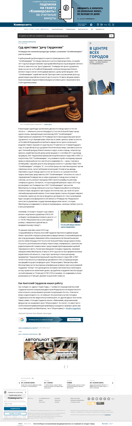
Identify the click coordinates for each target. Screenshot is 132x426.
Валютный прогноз (83, 29)
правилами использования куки (57, 36)
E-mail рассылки (75, 402)
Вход (105, 24)
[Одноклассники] (100, 398)
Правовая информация (77, 400)
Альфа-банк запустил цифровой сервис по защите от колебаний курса (31, 385)
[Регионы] (98, 24)
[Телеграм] (89, 398)
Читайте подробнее (73, 308)
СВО (92, 29)
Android (57, 402)
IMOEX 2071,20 (44, 29)
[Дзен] (96, 398)
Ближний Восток (100, 29)
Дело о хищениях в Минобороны (27, 41)
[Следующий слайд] (112, 383)
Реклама (57, 398)
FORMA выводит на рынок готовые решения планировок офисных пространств (76, 386)
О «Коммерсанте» (44, 398)
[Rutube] (104, 398)
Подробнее (108, 415)
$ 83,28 (26, 29)
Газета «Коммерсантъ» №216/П (28, 328)
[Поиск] (109, 24)
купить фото (48, 124)
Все (32, 378)
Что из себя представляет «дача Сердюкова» (71, 226)
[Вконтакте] (93, 398)
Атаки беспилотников (57, 29)
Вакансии (57, 400)
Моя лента (27, 424)
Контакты (42, 402)
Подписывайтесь (74, 320)
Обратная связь (75, 398)
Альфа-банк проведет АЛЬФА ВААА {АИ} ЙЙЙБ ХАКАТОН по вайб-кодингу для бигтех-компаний (100, 386)
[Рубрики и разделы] (113, 24)
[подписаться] (40, 334)
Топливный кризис (70, 29)
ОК (111, 36)
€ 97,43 (31, 29)
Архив (40, 400)
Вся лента (105, 424)
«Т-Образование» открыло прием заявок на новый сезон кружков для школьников (53, 386)
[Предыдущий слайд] (19, 383)
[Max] (108, 398)
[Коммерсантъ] (23, 24)
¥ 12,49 (37, 29)
